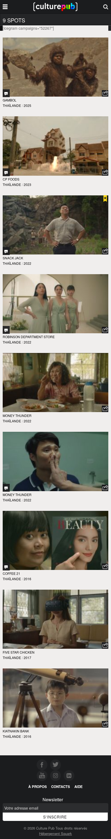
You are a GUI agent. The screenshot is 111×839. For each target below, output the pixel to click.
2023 (27, 184)
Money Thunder (17, 415)
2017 (27, 657)
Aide (78, 786)
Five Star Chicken (18, 652)
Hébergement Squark (55, 833)
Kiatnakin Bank (16, 731)
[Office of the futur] (6, 566)
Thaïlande (12, 105)
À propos (37, 786)
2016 (27, 578)
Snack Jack (13, 258)
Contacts (60, 786)
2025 (27, 105)
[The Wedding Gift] (6, 330)
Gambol (9, 100)
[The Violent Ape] (6, 93)
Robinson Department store (29, 336)
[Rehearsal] (6, 488)
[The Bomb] (6, 251)
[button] (105, 93)
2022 (27, 263)
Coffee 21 (11, 573)
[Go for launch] (6, 172)
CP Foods (11, 179)
